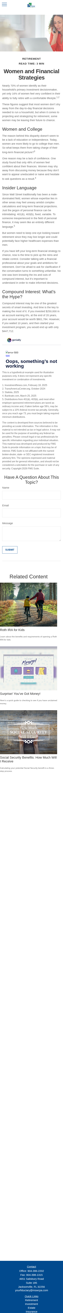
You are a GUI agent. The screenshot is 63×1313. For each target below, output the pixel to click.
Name (5, 487)
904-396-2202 (36, 1270)
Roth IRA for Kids (12, 630)
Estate (31, 1307)
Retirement (31, 1300)
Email (5, 505)
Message (7, 523)
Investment (31, 1304)
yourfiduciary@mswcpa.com (31, 1290)
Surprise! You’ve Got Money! (20, 694)
